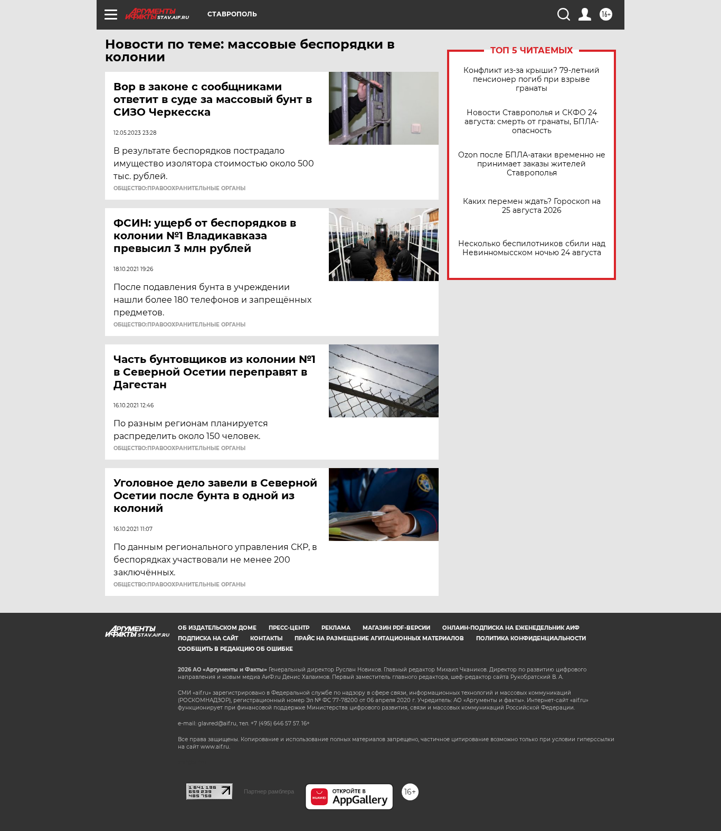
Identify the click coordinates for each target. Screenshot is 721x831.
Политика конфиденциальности (531, 638)
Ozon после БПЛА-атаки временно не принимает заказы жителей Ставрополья (531, 164)
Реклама (335, 627)
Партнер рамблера (269, 791)
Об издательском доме (217, 627)
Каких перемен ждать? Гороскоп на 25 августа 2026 (532, 206)
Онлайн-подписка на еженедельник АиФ (511, 627)
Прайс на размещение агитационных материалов (379, 638)
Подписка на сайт (208, 638)
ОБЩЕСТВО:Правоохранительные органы (179, 188)
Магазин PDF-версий (396, 627)
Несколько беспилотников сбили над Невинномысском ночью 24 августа (531, 248)
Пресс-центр (289, 627)
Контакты (266, 638)
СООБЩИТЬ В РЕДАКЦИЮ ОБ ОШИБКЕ (235, 649)
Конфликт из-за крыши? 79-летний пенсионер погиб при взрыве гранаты (531, 79)
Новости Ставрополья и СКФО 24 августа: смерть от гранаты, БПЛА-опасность (531, 121)
